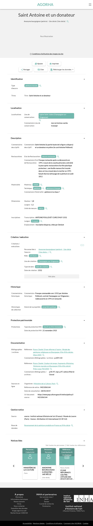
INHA (46, 499)
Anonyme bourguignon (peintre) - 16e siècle (45, 21)
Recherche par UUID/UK (19, 512)
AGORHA (45, 4)
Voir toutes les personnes (55, 445)
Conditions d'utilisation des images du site (47, 54)
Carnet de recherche (46, 503)
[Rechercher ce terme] (40, 86)
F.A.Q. (19, 503)
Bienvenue (19, 497)
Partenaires (46, 506)
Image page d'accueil (19, 510)
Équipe (46, 501)
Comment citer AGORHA (73, 523)
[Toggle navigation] (90, 4)
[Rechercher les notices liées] (67, 21)
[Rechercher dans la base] (72, 425)
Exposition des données (19, 508)
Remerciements (19, 501)
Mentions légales (39, 523)
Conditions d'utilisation (54, 523)
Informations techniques (19, 499)
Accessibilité (27, 523)
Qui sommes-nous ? (46, 497)
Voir (51, 276)
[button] (13, 466)
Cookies (85, 523)
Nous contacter (19, 506)
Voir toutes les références (76, 445)
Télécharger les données (62, 69)
